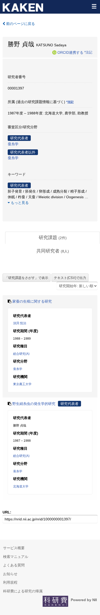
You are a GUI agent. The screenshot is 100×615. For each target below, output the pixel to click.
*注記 (88, 52)
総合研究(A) (21, 354)
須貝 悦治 (19, 323)
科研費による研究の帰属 (23, 591)
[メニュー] (93, 6)
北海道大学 (20, 486)
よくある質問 (14, 565)
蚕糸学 (13, 144)
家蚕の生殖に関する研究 (32, 301)
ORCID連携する (70, 52)
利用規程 (10, 582)
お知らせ (10, 574)
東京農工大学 (22, 384)
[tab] (52, 238)
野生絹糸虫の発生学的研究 (33, 404)
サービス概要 (14, 548)
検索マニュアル (15, 557)
